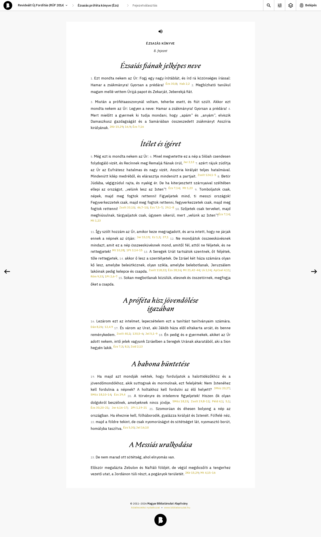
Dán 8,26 (96, 327)
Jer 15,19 (143, 237)
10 (177, 209)
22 (92, 422)
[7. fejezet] (7, 272)
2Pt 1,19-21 (139, 408)
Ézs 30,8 (171, 84)
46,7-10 (142, 207)
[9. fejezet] (314, 272)
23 (92, 457)
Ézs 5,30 (129, 427)
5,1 (228, 401)
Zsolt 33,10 (127, 207)
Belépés (311, 5)
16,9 (128, 127)
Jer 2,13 (188, 162)
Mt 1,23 (188, 188)
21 (151, 409)
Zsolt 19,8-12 (200, 401)
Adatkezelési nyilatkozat (145, 507)
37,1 (166, 237)
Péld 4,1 (217, 401)
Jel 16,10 (142, 427)
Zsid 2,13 (137, 346)
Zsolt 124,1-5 (207, 175)
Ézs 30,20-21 (100, 408)
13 (145, 252)
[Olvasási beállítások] (279, 5)
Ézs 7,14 (174, 188)
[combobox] (100, 5)
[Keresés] (268, 5)
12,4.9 (109, 327)
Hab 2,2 (184, 84)
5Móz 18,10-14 (101, 394)
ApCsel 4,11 (222, 270)
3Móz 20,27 (222, 388)
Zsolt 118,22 (157, 270)
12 (172, 239)
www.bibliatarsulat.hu (177, 507)
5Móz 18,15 (180, 401)
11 (92, 232)
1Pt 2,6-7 (111, 276)
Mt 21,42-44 (191, 270)
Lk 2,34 (206, 270)
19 (92, 377)
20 (129, 396)
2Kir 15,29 (116, 127)
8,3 (127, 346)
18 (160, 335)
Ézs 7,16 (138, 127)
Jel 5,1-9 (151, 334)
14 (121, 258)
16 (92, 321)
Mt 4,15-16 (208, 473)
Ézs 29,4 (119, 394)
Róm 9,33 (97, 276)
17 (116, 328)
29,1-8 (169, 207)
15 (120, 278)
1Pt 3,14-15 (134, 250)
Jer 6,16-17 (120, 408)
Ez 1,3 (156, 237)
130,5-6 (138, 334)
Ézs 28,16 (174, 270)
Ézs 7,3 (118, 346)
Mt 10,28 (118, 250)
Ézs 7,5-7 (156, 207)
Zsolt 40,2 (123, 334)
